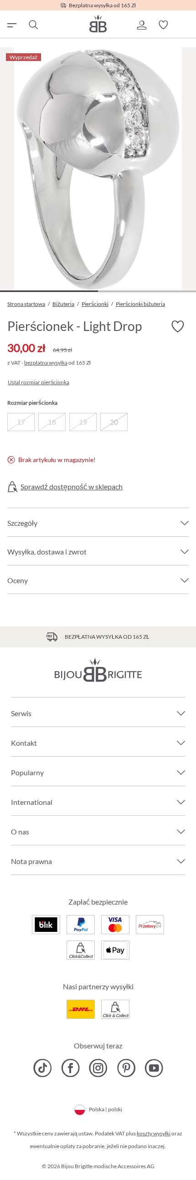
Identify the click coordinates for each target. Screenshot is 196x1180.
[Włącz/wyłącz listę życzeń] (178, 327)
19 (83, 421)
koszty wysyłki (153, 1133)
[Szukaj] (33, 25)
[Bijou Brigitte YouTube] (154, 1068)
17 (21, 421)
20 (114, 421)
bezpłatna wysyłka (45, 362)
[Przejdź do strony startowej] (98, 23)
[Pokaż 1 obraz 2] (49, 291)
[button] (141, 25)
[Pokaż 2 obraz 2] (147, 291)
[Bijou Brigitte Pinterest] (126, 1068)
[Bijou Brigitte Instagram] (98, 1068)
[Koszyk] (185, 25)
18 (52, 421)
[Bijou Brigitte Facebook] (70, 1068)
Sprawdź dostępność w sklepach (72, 487)
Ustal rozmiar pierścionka (38, 382)
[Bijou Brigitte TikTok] (42, 1068)
